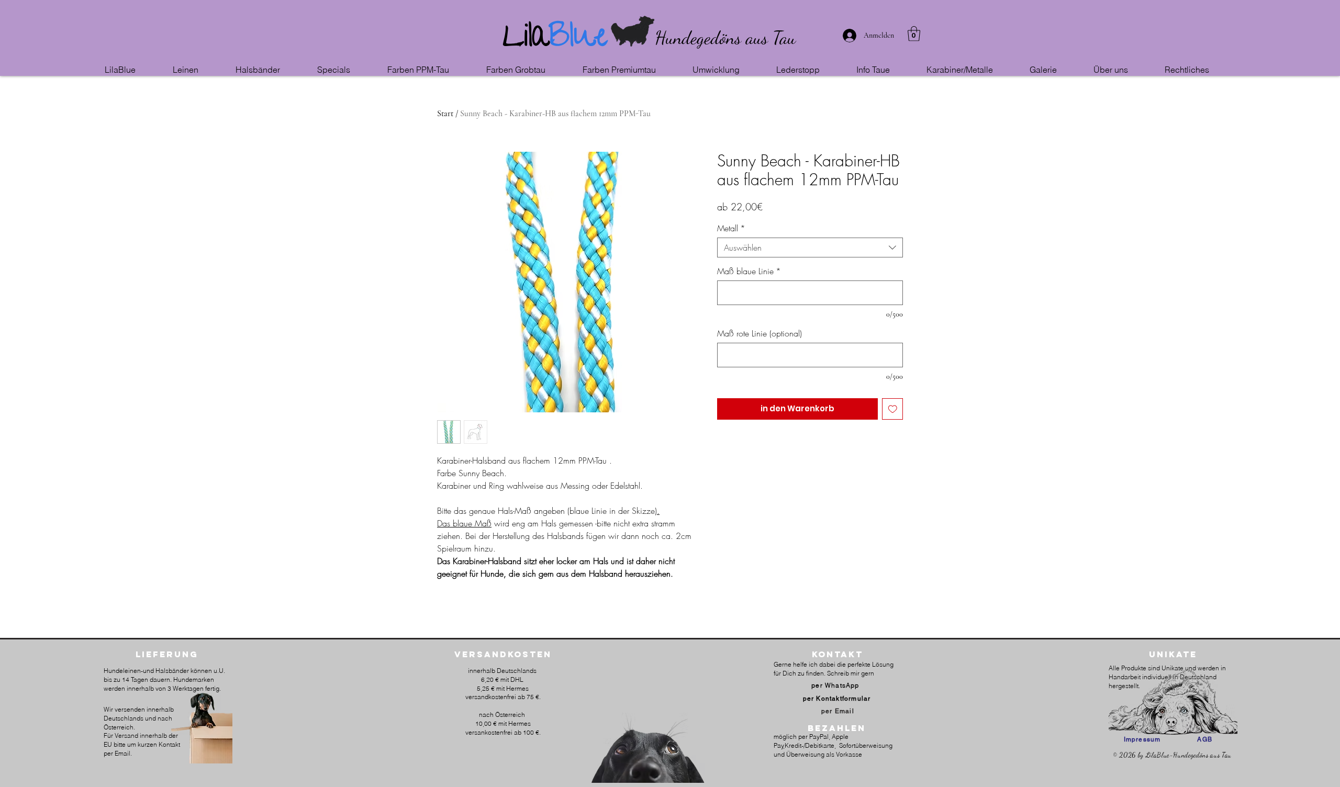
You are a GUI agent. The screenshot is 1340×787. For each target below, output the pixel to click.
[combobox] (810, 247)
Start (445, 113)
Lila (526, 39)
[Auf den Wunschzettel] (892, 409)
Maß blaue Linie (749, 271)
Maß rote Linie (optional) (759, 333)
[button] (199, 70)
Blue (578, 39)
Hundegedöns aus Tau (725, 38)
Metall (731, 228)
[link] (914, 33)
